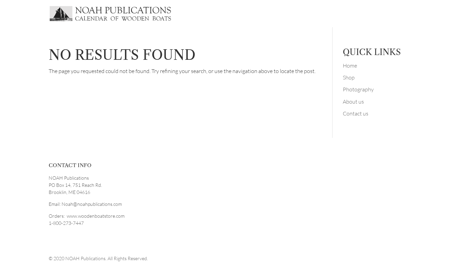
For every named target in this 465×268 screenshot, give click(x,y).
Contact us (355, 113)
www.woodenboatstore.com (96, 216)
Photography (358, 89)
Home (350, 65)
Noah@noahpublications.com (92, 204)
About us (353, 101)
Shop (349, 77)
